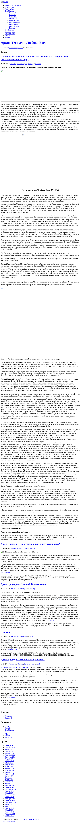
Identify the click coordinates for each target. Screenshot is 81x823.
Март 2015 (9, 810)
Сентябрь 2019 (10, 757)
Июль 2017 (9, 776)
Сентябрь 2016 (10, 789)
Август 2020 (9, 749)
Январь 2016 (9, 797)
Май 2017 (8, 778)
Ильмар (38, 64)
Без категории (22, 64)
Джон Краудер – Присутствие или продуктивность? (30, 543)
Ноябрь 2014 (9, 816)
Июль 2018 (9, 763)
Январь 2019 (9, 761)
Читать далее (5, 572)
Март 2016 (9, 793)
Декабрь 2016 (10, 785)
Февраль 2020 (10, 751)
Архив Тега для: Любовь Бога (23, 42)
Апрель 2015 (9, 808)
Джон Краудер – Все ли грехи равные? (23, 659)
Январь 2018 (9, 768)
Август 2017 (9, 774)
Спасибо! (8, 718)
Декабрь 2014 (10, 814)
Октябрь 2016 (10, 787)
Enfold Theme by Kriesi (31, 819)
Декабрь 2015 (10, 799)
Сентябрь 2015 (10, 802)
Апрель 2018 (9, 764)
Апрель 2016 (9, 791)
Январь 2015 (9, 812)
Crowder (13, 64)
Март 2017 (9, 780)
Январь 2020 (9, 753)
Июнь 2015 (9, 806)
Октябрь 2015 (10, 800)
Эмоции (5, 632)
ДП (6, 734)
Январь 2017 (9, 783)
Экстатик (8, 737)
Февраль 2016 (10, 795)
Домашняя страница (15, 48)
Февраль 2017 (10, 782)
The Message (9, 730)
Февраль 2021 (10, 747)
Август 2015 (9, 804)
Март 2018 (9, 766)
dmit (31, 636)
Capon (7, 726)
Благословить (10, 716)
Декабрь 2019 (10, 755)
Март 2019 (9, 759)
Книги (30, 64)
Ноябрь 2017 (9, 772)
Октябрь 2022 (10, 746)
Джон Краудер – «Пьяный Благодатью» (23, 584)
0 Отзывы (12, 664)
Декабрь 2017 (10, 770)
